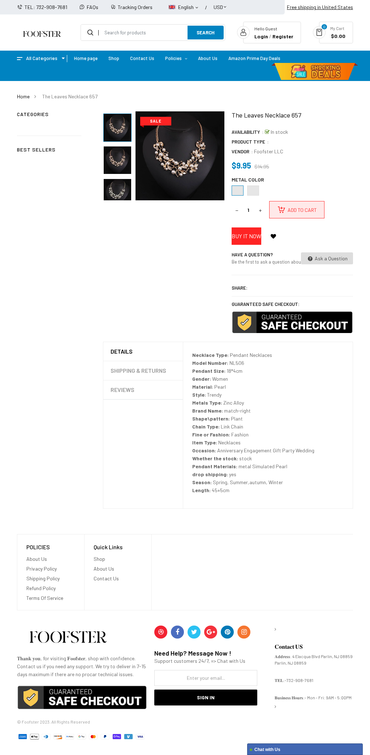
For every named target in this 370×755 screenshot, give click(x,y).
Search (206, 32)
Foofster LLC (268, 151)
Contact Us (106, 578)
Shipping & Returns (138, 370)
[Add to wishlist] (273, 236)
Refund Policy (41, 588)
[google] (210, 632)
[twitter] (194, 632)
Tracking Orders (135, 7)
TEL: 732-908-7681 (46, 7)
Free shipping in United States (320, 7)
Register (282, 36)
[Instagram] (243, 632)
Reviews (122, 389)
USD (218, 4)
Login (261, 36)
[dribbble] (160, 632)
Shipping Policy (43, 578)
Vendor (240, 151)
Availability (246, 132)
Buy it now (246, 236)
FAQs (92, 7)
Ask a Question (331, 258)
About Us (36, 559)
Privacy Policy (41, 569)
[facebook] (177, 632)
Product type (248, 142)
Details (122, 351)
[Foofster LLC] (68, 638)
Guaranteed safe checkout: (266, 304)
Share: (240, 288)
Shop (99, 559)
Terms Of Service (44, 598)
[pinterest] (227, 632)
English (186, 7)
